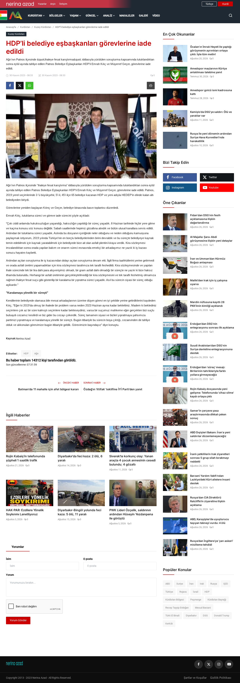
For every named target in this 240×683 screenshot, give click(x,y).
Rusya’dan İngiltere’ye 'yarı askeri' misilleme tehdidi (211, 542)
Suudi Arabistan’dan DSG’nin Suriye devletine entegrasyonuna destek (211, 349)
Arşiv (53, 3)
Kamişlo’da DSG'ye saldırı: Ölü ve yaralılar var (211, 113)
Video (156, 15)
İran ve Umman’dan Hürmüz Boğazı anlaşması (207, 260)
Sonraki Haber (92, 382)
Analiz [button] (107, 15)
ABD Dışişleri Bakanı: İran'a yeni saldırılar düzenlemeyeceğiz (210, 434)
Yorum (10, 574)
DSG (205, 615)
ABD (167, 583)
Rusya (213, 583)
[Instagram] (218, 664)
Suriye (179, 583)
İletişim (63, 3)
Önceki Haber (70, 382)
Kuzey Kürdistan (42, 27)
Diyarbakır (191, 615)
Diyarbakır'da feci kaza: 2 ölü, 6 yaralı (80, 458)
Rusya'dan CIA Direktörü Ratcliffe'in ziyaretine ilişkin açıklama (207, 501)
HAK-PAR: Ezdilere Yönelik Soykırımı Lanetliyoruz (25, 512)
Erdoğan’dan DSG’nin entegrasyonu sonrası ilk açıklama (212, 325)
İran (191, 583)
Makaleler (126, 15)
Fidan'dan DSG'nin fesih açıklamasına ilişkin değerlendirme (205, 219)
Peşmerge (195, 599)
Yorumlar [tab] (18, 547)
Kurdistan (25, 27)
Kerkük (169, 623)
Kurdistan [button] (35, 15)
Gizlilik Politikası (220, 677)
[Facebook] (198, 664)
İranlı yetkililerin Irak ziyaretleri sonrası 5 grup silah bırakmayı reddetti (210, 457)
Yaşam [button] (74, 15)
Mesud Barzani (203, 607)
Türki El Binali (172, 615)
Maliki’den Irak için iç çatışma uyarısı (208, 282)
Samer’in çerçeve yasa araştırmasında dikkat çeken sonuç (208, 414)
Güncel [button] (91, 15)
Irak (202, 583)
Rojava (183, 591)
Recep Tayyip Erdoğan (177, 607)
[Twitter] (208, 664)
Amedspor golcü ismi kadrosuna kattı (211, 92)
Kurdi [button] (225, 3)
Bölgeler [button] (55, 15)
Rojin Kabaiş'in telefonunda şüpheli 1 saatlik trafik (25, 458)
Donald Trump (221, 615)
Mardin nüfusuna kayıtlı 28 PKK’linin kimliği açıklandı (207, 303)
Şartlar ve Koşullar (195, 677)
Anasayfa (11, 27)
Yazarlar (42, 3)
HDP (26, 353)
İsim (8, 558)
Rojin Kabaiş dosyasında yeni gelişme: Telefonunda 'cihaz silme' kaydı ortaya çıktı (212, 392)
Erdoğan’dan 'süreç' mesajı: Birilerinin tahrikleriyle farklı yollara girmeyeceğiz (208, 371)
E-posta (88, 558)
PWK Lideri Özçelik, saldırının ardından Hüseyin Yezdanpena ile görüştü (131, 514)
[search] (230, 15)
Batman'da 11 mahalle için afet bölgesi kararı (48, 389)
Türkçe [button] (209, 3)
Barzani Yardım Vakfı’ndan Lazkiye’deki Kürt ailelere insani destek (210, 479)
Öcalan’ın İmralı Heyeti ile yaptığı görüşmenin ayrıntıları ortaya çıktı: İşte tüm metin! (211, 50)
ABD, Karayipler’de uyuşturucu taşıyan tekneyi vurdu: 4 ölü (209, 521)
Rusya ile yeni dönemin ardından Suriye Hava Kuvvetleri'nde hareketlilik (211, 137)
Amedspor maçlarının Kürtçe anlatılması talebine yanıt (208, 70)
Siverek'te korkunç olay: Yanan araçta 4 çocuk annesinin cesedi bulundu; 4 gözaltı (132, 460)
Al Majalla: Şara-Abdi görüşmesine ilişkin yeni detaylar (211, 238)
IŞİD (225, 583)
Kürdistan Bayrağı (217, 599)
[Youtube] (229, 664)
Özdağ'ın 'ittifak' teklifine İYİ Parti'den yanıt (112, 389)
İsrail (195, 591)
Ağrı (36, 353)
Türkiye (169, 591)
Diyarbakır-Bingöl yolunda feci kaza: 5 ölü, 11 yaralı (79, 512)
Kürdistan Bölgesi (174, 599)
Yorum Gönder (18, 620)
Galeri (143, 15)
